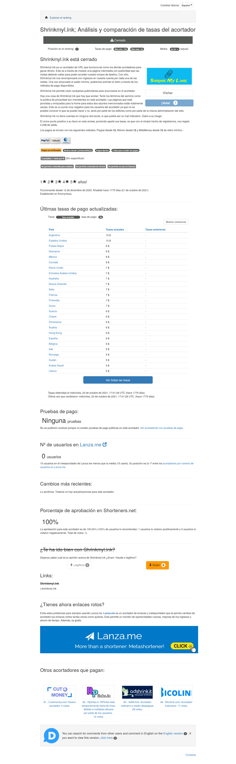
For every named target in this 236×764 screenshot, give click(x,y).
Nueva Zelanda (57, 284)
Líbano (53, 371)
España (53, 338)
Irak (51, 349)
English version (174, 733)
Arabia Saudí (56, 365)
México (53, 257)
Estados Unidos (58, 240)
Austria (53, 327)
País (52, 229)
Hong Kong (55, 333)
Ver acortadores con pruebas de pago (161, 428)
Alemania (54, 251)
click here (108, 737)
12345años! (63, 181)
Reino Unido (56, 267)
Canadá (53, 262)
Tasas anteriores (155, 229)
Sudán (52, 360)
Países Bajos (56, 246)
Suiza (52, 306)
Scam (158, 565)
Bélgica (53, 344)
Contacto (191, 755)
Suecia (53, 311)
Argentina (54, 235)
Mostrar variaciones (176, 221)
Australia (54, 278)
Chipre (53, 316)
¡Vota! (168, 102)
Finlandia (54, 300)
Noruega (54, 354)
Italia (51, 289)
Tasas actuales (115, 229)
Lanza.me (91, 444)
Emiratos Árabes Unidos (63, 273)
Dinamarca (55, 322)
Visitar (168, 92)
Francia (53, 295)
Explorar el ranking (60, 17)
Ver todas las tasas (118, 380)
